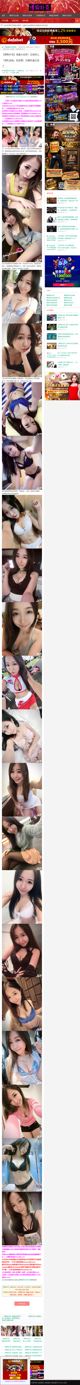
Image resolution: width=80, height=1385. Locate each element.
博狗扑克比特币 (68, 303)
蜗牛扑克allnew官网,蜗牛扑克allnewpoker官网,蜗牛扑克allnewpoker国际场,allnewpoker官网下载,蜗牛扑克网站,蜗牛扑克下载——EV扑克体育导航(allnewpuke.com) (21, 1267)
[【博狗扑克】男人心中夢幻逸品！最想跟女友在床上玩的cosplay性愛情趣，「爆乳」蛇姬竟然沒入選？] (27, 1331)
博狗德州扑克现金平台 (53, 298)
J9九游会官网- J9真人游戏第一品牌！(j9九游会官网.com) (20, 1272)
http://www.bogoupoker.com (21, 97)
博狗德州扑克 (50, 295)
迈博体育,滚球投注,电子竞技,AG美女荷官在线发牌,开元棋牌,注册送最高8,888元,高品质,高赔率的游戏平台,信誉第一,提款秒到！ (21, 1249)
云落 (65, 1383)
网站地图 (54, 1383)
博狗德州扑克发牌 (10, 47)
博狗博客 (25, 20)
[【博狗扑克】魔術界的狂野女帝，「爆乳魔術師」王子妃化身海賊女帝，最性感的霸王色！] (6, 1331)
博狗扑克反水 (68, 300)
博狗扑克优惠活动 (51, 300)
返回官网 (15, 20)
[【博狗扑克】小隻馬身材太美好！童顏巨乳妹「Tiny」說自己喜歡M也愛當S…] (17, 1331)
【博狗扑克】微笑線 (34, 1316)
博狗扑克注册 (14, 15)
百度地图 (41, 1383)
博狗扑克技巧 (67, 15)
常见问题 (5, 20)
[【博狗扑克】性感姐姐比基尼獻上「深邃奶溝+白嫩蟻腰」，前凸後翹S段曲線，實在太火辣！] (37, 1331)
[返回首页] (2, 47)
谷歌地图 (47, 1383)
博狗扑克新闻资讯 (51, 303)
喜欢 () (23, 1304)
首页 (3, 15)
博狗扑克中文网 (26, 1280)
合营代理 (34, 1383)
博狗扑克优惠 (27, 15)
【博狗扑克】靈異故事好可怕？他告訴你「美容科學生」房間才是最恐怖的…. (11, 1318)
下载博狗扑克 (40, 15)
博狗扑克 (21, 71)
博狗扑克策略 (68, 305)
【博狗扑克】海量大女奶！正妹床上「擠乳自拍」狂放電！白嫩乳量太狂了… (20, 60)
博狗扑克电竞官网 (51, 305)
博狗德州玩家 (68, 298)
